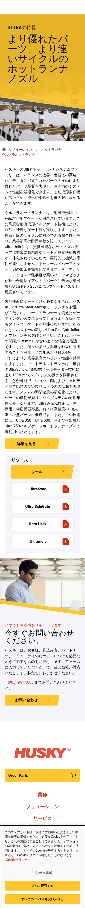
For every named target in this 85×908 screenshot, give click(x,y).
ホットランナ (51, 149)
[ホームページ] (3, 149)
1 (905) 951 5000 (19, 682)
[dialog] (42, 866)
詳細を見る (26, 443)
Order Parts (18, 775)
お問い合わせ (26, 700)
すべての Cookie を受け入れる (42, 899)
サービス (42, 818)
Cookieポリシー (17, 860)
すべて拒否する (42, 885)
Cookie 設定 (43, 872)
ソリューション (20, 149)
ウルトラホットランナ (18, 154)
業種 (42, 795)
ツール (36, 472)
